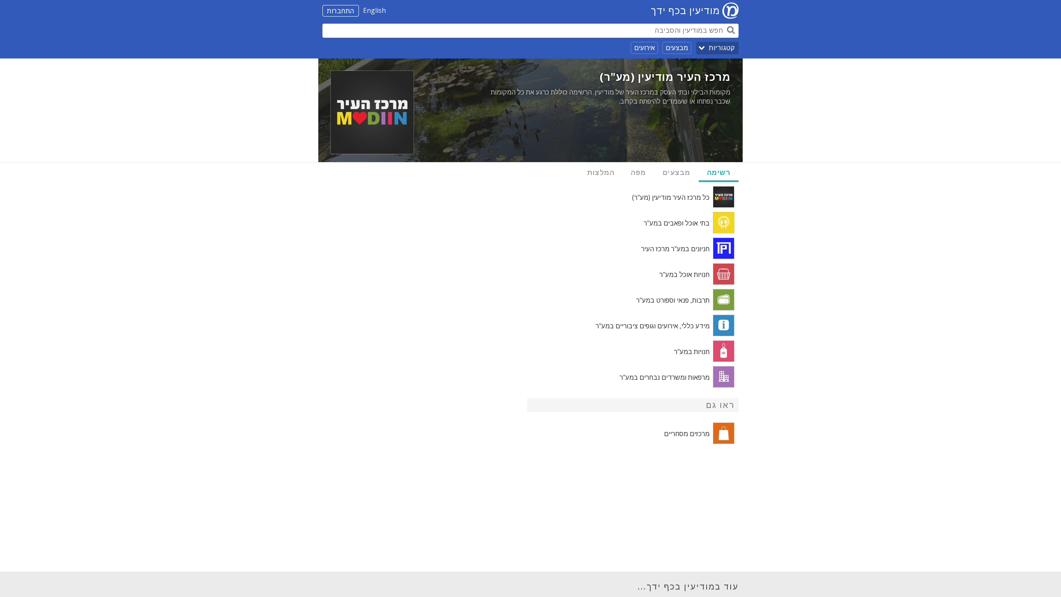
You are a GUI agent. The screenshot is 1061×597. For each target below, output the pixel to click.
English (374, 10)
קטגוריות (721, 47)
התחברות (340, 11)
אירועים (644, 48)
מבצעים (677, 48)
